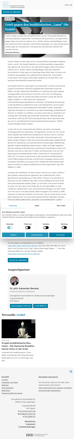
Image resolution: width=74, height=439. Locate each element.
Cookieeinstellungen (26, 427)
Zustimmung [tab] (13, 205)
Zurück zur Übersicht (12, 12)
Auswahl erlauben (37, 235)
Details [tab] (37, 205)
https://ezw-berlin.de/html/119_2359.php (24, 254)
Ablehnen (13, 235)
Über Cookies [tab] (61, 205)
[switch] (28, 227)
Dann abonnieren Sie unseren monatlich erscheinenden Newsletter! (55, 389)
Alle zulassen (60, 235)
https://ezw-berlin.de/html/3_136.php (22, 245)
